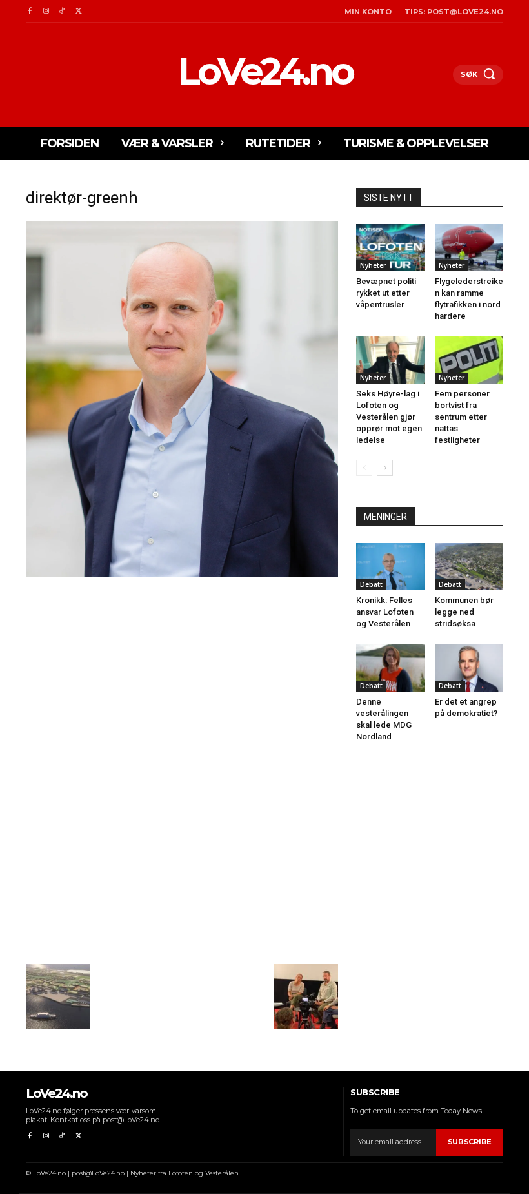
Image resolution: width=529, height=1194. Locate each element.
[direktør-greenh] (182, 573)
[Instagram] (45, 11)
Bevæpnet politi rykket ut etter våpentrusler (386, 292)
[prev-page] (364, 468)
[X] (78, 11)
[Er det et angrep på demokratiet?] (469, 667)
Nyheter (373, 265)
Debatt (371, 584)
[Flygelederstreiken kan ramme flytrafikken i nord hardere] (469, 247)
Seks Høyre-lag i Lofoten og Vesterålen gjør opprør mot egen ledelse (389, 417)
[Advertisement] (182, 676)
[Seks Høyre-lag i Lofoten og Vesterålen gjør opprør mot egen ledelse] (390, 360)
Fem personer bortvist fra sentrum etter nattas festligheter (462, 417)
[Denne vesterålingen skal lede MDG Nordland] (390, 667)
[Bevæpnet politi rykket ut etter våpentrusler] (390, 247)
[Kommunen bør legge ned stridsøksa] (469, 566)
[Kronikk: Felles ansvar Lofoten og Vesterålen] (390, 566)
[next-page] (385, 468)
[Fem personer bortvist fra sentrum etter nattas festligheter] (469, 360)
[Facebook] (29, 11)
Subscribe (470, 1141)
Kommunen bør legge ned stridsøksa (464, 611)
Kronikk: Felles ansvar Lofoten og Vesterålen (385, 611)
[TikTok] (62, 11)
